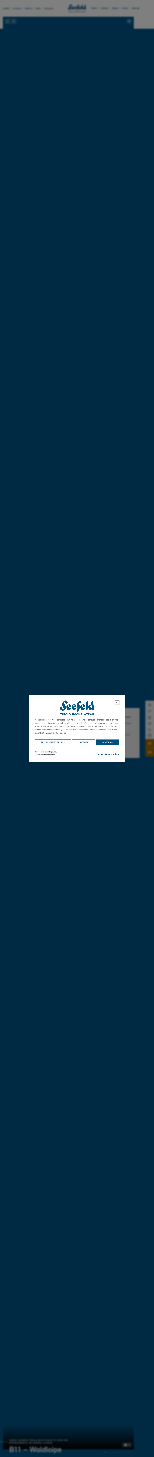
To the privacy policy (107, 754)
